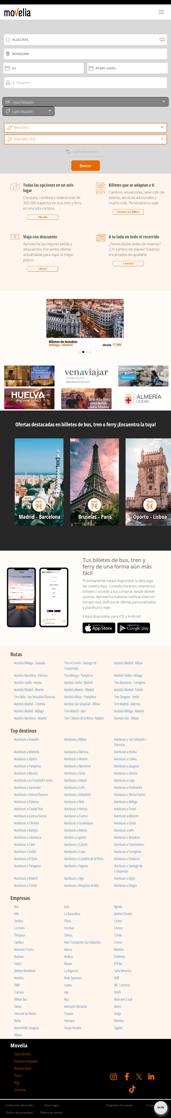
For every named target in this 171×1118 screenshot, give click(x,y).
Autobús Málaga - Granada (29, 662)
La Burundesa (72, 913)
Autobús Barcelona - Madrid (30, 718)
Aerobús (19, 977)
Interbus (69, 928)
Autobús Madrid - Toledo (128, 689)
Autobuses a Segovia (76, 865)
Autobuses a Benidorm (127, 837)
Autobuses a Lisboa (125, 758)
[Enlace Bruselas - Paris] (94, 483)
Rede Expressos (73, 977)
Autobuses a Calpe (75, 851)
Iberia (17, 1020)
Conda (118, 935)
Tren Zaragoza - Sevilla (126, 696)
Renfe (117, 992)
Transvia (19, 992)
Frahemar (119, 956)
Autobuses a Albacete (126, 815)
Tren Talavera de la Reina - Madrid (84, 718)
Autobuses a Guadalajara (78, 823)
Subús (17, 963)
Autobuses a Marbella (26, 751)
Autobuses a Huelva (125, 751)
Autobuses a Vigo (74, 878)
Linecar (118, 928)
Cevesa (118, 942)
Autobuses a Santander (27, 787)
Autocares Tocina (24, 949)
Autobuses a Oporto (25, 758)
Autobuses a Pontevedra (128, 787)
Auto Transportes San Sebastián (82, 942)
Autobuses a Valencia (76, 751)
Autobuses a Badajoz (26, 830)
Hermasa (69, 1020)
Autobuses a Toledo (25, 885)
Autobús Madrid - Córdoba (29, 703)
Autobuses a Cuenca (76, 815)
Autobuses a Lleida (125, 823)
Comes (118, 920)
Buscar (85, 165)
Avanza (68, 949)
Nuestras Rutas (22, 1068)
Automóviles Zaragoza (26, 1027)
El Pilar (118, 963)
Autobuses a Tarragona (27, 865)
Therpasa (19, 935)
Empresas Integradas (26, 1061)
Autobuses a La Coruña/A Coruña (33, 780)
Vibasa (18, 1034)
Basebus (119, 949)
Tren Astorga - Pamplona (78, 675)
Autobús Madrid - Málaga (29, 711)
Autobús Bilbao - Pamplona (80, 696)
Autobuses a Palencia (26, 801)
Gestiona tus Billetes (128, 211)
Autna (117, 1006)
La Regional (71, 970)
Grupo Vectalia (72, 1027)
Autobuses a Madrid (25, 878)
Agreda (118, 906)
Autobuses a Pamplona (27, 766)
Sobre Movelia (22, 1054)
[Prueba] (39, 483)
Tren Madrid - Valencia (127, 703)
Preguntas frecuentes (119, 1105)
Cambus (19, 942)
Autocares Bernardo (75, 1006)
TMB (17, 985)
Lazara (67, 985)
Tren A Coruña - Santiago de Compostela (80, 665)
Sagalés (118, 1027)
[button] (13, 324)
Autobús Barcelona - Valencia (30, 675)
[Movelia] (17, 12)
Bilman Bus (20, 999)
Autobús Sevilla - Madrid (78, 682)
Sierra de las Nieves (25, 1013)
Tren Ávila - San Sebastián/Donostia (34, 696)
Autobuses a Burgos (125, 885)
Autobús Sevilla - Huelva (28, 682)
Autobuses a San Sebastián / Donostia (130, 742)
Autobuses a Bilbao (75, 739)
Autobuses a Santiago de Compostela (128, 868)
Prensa (18, 1075)
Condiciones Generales (19, 1105)
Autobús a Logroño (75, 837)
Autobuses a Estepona (127, 858)
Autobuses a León (74, 787)
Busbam (19, 956)
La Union (19, 928)
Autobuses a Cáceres (76, 844)
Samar (17, 1006)
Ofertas (43, 268)
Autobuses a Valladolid (77, 794)
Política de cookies (51, 1112)
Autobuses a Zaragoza (126, 766)
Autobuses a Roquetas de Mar (81, 885)
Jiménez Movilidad (24, 970)
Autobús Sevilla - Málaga (128, 675)
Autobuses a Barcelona (77, 766)
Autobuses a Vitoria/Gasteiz (130, 794)
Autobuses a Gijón (124, 878)
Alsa (66, 999)
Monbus (119, 1020)
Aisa (16, 906)
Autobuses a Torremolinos (129, 844)
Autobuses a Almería (76, 758)
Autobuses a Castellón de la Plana (83, 858)
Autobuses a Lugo (124, 780)
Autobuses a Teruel (125, 808)
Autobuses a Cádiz (24, 844)
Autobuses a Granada (26, 739)
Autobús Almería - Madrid (79, 689)
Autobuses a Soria (74, 773)
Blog (16, 1082)
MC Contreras (122, 985)
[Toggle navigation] (161, 12)
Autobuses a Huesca (75, 808)
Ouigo (117, 1013)
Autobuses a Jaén (124, 830)
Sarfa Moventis (122, 970)
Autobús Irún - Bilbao (126, 718)
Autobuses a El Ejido (25, 858)
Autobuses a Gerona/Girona (30, 815)
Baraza (68, 963)
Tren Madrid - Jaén (75, 711)
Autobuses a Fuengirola (127, 851)
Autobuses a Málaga (125, 801)
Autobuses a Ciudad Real (28, 808)
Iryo (66, 992)
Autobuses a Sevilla (25, 851)
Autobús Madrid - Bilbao (128, 662)
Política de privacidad (19, 1112)
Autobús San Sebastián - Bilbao (82, 703)
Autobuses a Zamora (125, 773)
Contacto (128, 263)
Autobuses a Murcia (75, 830)
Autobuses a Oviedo (75, 780)
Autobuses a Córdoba (26, 823)
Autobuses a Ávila (74, 801)
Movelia (42, 217)
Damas (68, 935)
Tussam (68, 1013)
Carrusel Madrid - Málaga (85, 303)
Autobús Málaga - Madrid (129, 711)
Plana (67, 920)
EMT (116, 977)
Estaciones (20, 1089)
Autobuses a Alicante (26, 773)
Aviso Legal (52, 1105)
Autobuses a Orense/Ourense (31, 794)
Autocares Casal (123, 999)
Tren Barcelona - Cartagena (129, 682)
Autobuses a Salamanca (27, 837)
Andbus (68, 956)
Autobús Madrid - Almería (29, 689)
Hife (16, 913)
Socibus (18, 920)
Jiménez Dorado (123, 913)
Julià (66, 906)
